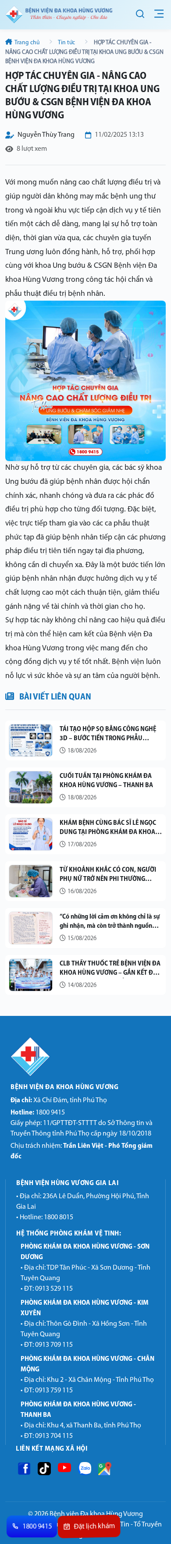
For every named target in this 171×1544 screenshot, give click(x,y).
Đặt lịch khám (95, 1526)
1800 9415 (38, 1112)
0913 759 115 (54, 1390)
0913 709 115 (54, 1345)
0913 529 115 (54, 1288)
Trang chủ (27, 43)
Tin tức (66, 43)
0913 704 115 (54, 1436)
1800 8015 (58, 1217)
